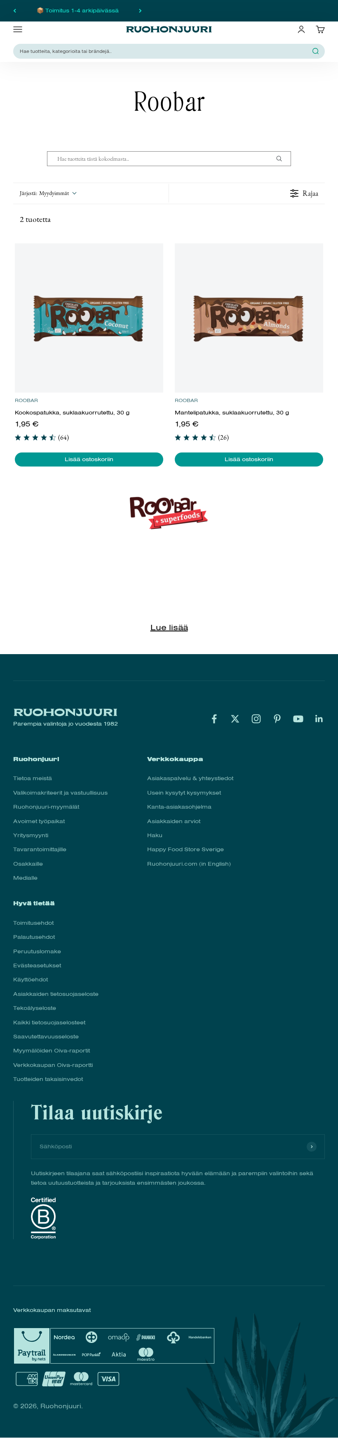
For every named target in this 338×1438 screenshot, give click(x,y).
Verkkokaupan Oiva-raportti (53, 1065)
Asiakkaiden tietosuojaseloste (56, 994)
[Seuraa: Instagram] (256, 718)
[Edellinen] (14, 11)
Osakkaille (28, 863)
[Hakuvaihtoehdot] (282, 158)
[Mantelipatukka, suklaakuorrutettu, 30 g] (249, 318)
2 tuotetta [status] (35, 219)
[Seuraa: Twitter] (235, 718)
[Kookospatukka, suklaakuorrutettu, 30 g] (89, 318)
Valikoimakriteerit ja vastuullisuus (60, 792)
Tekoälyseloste (34, 1008)
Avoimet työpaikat (39, 821)
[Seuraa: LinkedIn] (319, 718)
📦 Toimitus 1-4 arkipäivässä (78, 10)
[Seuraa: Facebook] (214, 718)
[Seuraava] (140, 11)
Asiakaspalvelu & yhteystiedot (190, 778)
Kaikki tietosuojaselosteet (49, 1022)
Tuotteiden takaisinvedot (48, 1079)
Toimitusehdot (33, 922)
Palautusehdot (34, 936)
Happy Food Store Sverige (185, 849)
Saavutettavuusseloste (46, 1036)
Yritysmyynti (30, 835)
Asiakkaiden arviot (173, 821)
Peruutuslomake (37, 951)
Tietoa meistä (32, 778)
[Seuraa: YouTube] (298, 718)
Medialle (25, 877)
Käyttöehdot (30, 979)
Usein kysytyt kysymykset (184, 792)
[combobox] (164, 51)
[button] (48, 193)
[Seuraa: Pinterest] (277, 718)
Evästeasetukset (37, 965)
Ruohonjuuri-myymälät (46, 806)
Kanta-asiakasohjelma (179, 806)
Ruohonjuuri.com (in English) (189, 863)
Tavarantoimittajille (39, 849)
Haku (154, 835)
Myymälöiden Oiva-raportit (51, 1050)
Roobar (26, 400)
